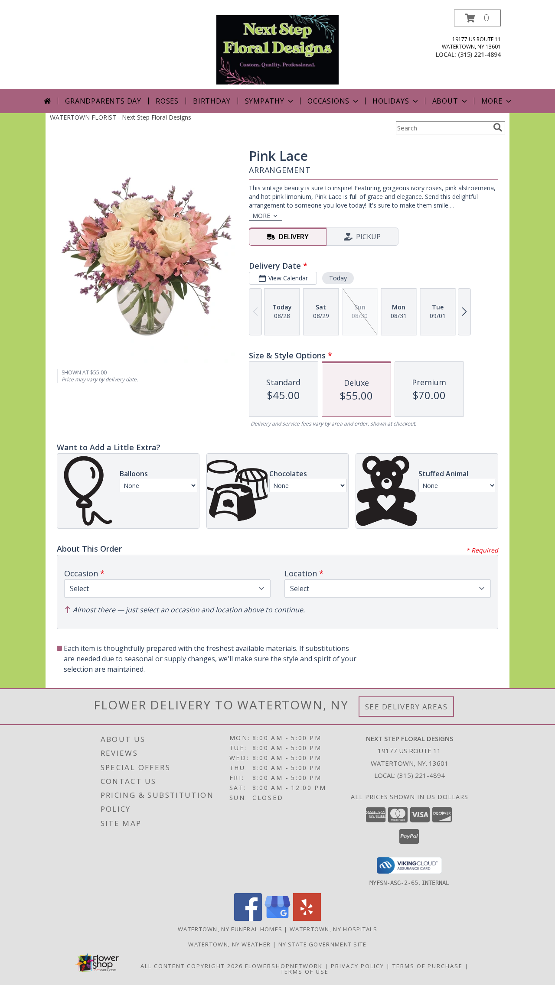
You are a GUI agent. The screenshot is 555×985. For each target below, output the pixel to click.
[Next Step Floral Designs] (277, 49)
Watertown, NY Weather (229, 944)
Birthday (211, 101)
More (492, 101)
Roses (167, 101)
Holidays (390, 101)
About (445, 101)
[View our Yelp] (307, 918)
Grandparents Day (103, 101)
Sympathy (264, 101)
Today (338, 278)
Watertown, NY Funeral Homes (230, 929)
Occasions (328, 101)
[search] (498, 127)
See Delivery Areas (406, 707)
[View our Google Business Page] (277, 918)
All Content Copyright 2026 (191, 966)
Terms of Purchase (427, 966)
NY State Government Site (322, 944)
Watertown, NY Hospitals (333, 929)
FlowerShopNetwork (284, 966)
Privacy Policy (357, 966)
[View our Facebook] (248, 918)
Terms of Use (305, 971)
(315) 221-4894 (479, 54)
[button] (477, 18)
